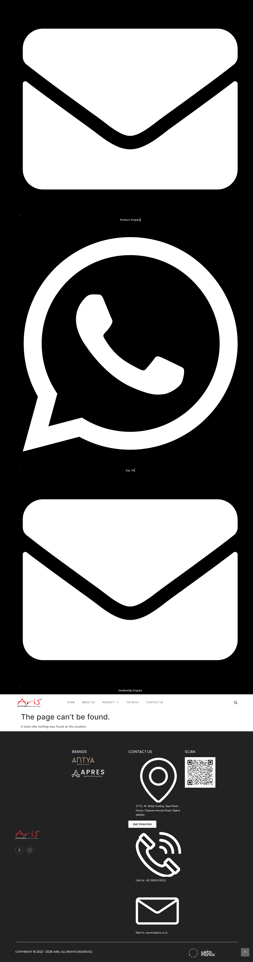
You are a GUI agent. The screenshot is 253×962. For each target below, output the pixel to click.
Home (71, 702)
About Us (88, 702)
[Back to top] (245, 952)
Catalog (132, 702)
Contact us (154, 702)
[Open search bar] (236, 702)
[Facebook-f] (19, 850)
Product (108, 702)
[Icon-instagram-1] (30, 850)
